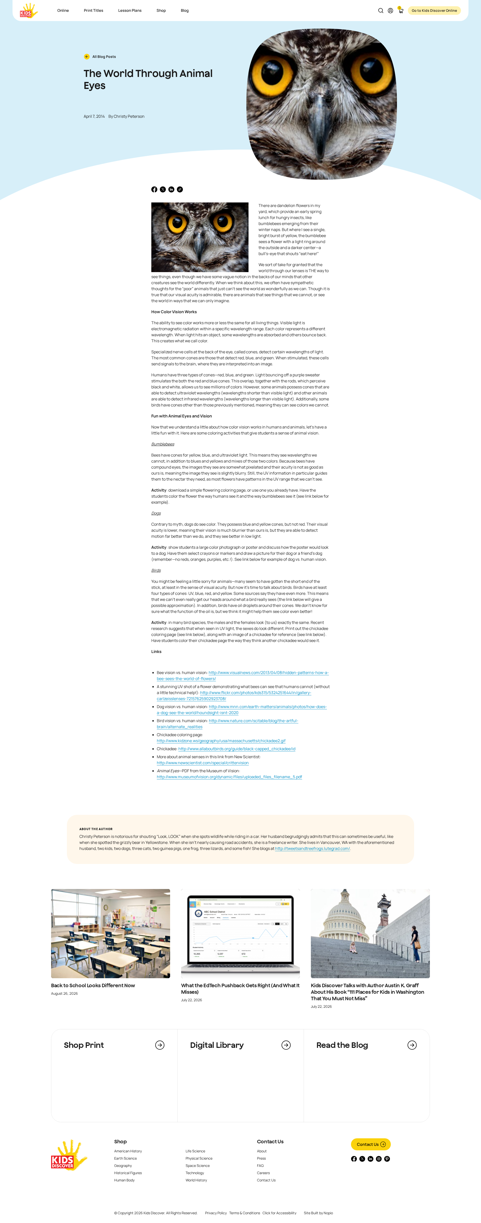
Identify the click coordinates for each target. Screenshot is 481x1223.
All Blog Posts (104, 56)
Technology (195, 1172)
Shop (120, 1141)
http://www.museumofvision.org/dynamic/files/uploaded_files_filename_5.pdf (229, 777)
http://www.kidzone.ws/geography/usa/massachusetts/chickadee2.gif (221, 740)
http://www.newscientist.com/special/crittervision (203, 762)
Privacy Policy (216, 1212)
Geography (123, 1165)
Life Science (195, 1151)
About (262, 1151)
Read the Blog (342, 1045)
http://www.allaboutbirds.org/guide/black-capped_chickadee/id (236, 748)
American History (128, 1151)
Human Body (124, 1180)
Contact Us (270, 1141)
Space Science (198, 1165)
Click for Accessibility (279, 1213)
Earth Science (125, 1158)
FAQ (260, 1165)
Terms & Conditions (244, 1212)
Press (261, 1158)
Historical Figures (128, 1172)
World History (196, 1180)
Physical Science (199, 1158)
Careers (263, 1172)
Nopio (328, 1212)
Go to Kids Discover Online (434, 10)
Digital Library (217, 1045)
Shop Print (84, 1045)
